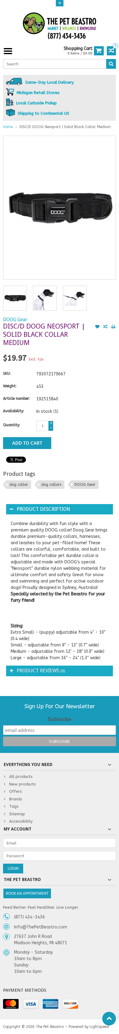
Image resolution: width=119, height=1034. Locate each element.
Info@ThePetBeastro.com (40, 927)
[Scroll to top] (109, 1018)
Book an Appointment (27, 893)
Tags (14, 806)
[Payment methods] (11, 1004)
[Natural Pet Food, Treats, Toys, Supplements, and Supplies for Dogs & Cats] (59, 26)
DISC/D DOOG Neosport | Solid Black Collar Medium (65, 127)
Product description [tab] (43, 509)
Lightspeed (99, 1027)
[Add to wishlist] (97, 327)
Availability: (13, 411)
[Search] (111, 64)
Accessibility (21, 821)
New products (22, 784)
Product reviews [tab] (41, 671)
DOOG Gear (15, 319)
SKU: (7, 373)
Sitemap (17, 814)
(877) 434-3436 (29, 917)
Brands (15, 799)
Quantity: (11, 425)
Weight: (9, 386)
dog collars (51, 484)
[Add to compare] (105, 327)
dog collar (18, 484)
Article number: (16, 398)
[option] (15, 298)
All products (21, 776)
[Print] (113, 327)
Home (8, 127)
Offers (15, 791)
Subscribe (59, 719)
